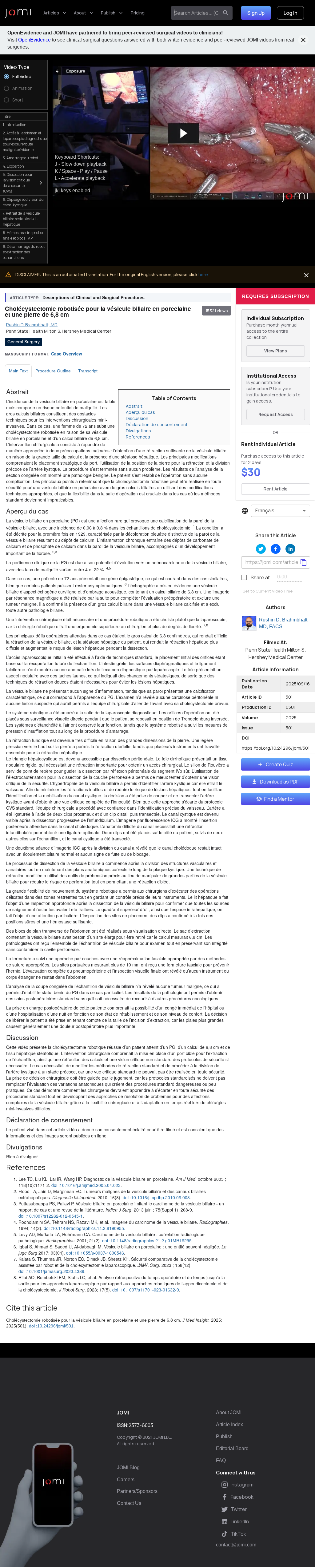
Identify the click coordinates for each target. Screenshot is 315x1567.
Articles (51, 13)
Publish (108, 13)
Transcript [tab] (88, 370)
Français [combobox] (264, 510)
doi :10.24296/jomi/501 (51, 1325)
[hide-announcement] (303, 40)
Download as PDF (279, 781)
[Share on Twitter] (261, 549)
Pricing (138, 13)
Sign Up (256, 13)
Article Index (229, 1424)
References (138, 437)
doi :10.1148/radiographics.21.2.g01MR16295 (147, 1240)
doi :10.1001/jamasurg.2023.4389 (51, 1271)
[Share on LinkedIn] (290, 549)
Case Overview (66, 354)
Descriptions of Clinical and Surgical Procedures (93, 297)
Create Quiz (279, 764)
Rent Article (276, 489)
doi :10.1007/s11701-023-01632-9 (145, 1290)
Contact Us (129, 1503)
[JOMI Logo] (18, 13)
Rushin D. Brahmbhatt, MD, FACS (284, 623)
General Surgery (23, 341)
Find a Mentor (279, 798)
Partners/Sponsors (137, 1491)
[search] (226, 13)
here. (203, 274)
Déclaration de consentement (157, 424)
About (80, 13)
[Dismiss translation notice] (306, 275)
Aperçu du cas (140, 412)
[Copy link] (303, 562)
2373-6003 (141, 1425)
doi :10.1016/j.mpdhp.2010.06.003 (156, 1197)
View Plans (275, 351)
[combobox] (196, 13)
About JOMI (228, 1412)
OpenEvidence (34, 39)
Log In (290, 13)
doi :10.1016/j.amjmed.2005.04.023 (86, 1185)
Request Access (275, 414)
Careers (125, 1479)
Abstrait (134, 406)
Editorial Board (232, 1448)
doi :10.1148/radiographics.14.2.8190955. (84, 1228)
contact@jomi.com (236, 1544)
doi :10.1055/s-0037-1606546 (95, 1253)
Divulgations (138, 431)
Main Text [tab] (18, 370)
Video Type (17, 67)
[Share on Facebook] (276, 549)
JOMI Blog (128, 1467)
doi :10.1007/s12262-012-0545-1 (50, 1216)
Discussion (137, 418)
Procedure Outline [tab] (53, 370)
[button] (184, 133)
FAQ (221, 1460)
